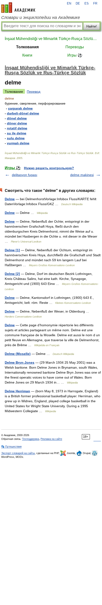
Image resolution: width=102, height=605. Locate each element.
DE (78, 3)
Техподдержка (30, 438)
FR (95, 3)
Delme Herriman (17, 391)
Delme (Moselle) (18, 354)
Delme (10, 199)
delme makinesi (82, 175)
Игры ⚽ (74, 55)
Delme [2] (12, 274)
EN (69, 3)
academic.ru (18, 7)
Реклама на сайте (51, 438)
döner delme (17, 123)
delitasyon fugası (24, 175)
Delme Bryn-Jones (19, 362)
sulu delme (16, 138)
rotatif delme (17, 128)
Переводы (74, 47)
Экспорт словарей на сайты (18, 453)
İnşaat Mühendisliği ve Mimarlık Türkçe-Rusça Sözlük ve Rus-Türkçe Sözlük (51, 39)
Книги (27, 55)
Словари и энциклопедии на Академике (40, 17)
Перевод (33, 91)
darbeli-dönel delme (23, 113)
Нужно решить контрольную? (49, 168)
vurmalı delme (18, 143)
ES (86, 3)
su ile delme (16, 133)
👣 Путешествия (11, 446)
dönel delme (17, 118)
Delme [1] (12, 250)
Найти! (91, 26)
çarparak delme (20, 108)
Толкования (27, 47)
